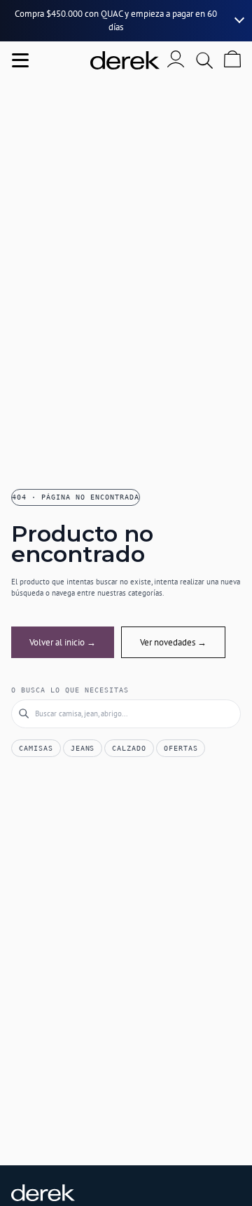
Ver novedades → (173, 642)
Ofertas (181, 748)
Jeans (83, 748)
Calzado (129, 748)
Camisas (36, 748)
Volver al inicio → (62, 642)
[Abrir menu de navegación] (20, 60)
